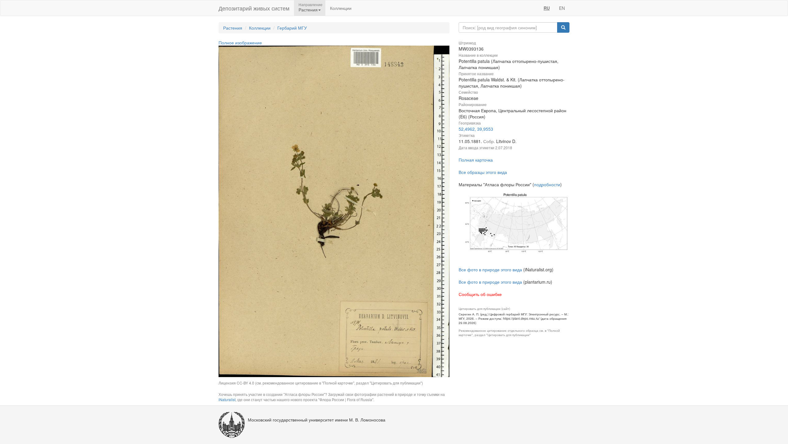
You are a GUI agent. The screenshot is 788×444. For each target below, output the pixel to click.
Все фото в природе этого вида (490, 269)
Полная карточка (476, 160)
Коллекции (341, 8)
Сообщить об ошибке (480, 294)
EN (562, 8)
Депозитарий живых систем (254, 8)
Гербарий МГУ (292, 28)
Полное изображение (240, 42)
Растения (232, 28)
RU (547, 8)
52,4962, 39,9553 (476, 129)
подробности (547, 184)
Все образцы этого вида (483, 172)
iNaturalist (227, 399)
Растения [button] (308, 9)
